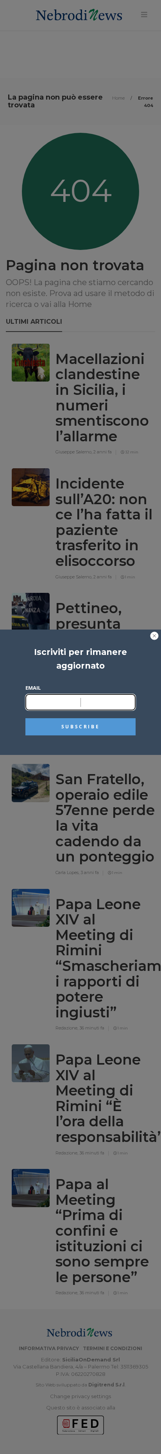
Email (33, 687)
